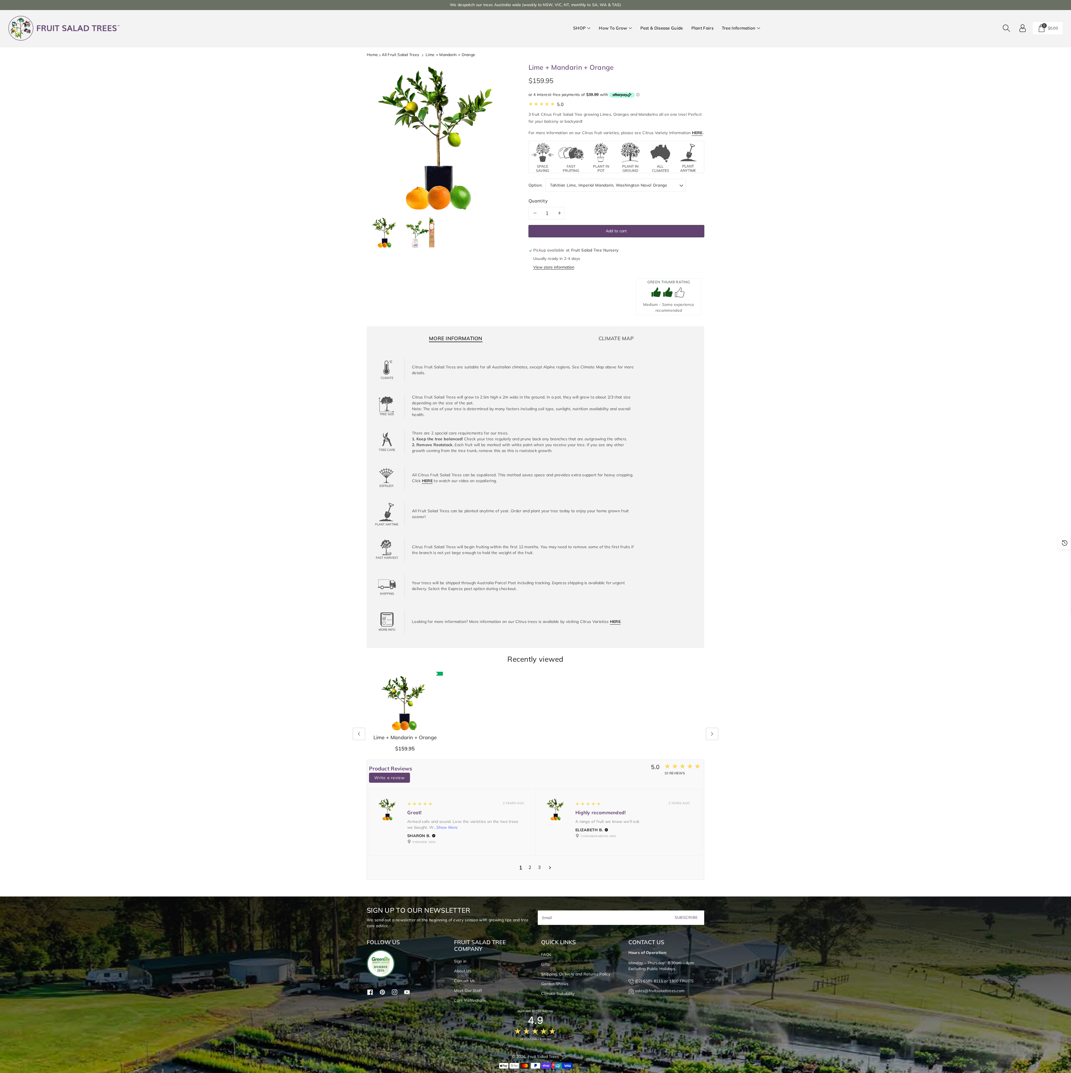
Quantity (538, 201)
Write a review (389, 777)
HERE (697, 132)
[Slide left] (359, 734)
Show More (447, 827)
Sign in (460, 961)
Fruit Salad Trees (543, 1056)
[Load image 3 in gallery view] (421, 232)
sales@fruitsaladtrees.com (660, 990)
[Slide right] (712, 734)
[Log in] (1023, 28)
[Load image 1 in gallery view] (385, 232)
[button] (581, 28)
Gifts (545, 964)
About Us (462, 970)
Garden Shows (555, 983)
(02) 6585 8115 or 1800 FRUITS (664, 980)
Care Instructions (470, 1000)
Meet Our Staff (468, 990)
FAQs (546, 954)
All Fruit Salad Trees (400, 54)
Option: (535, 185)
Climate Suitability (558, 993)
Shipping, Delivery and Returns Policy (575, 974)
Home (372, 54)
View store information (553, 267)
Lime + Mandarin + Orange (405, 737)
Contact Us (464, 980)
